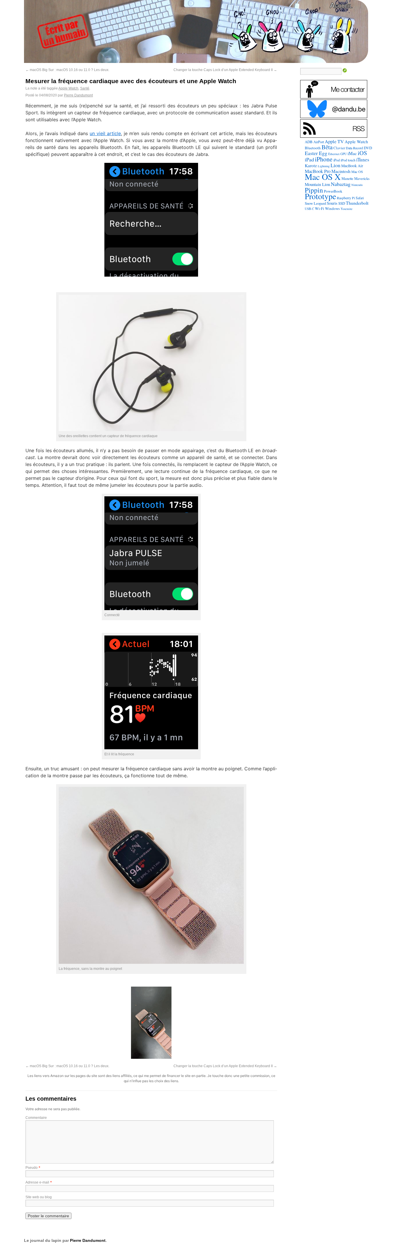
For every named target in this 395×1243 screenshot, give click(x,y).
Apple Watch (68, 88)
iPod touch (348, 160)
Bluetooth (313, 147)
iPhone (324, 159)
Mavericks (362, 178)
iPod (336, 160)
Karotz (311, 165)
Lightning (324, 166)
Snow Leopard (315, 203)
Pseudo (31, 1168)
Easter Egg (316, 153)
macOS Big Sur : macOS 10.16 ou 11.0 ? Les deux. (67, 70)
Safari (360, 197)
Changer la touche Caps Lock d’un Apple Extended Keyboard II (225, 70)
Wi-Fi (319, 208)
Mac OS (357, 171)
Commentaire (36, 1118)
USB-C (309, 209)
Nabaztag (340, 183)
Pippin (314, 190)
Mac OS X (323, 176)
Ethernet (333, 154)
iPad (309, 159)
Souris (332, 203)
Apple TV (334, 141)
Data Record (354, 148)
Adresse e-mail (37, 1182)
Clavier (339, 147)
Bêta (327, 147)
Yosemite (346, 208)
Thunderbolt (357, 203)
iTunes (362, 159)
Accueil (341, 5)
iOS (362, 153)
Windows (332, 208)
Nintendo (357, 185)
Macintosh (340, 171)
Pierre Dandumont (78, 95)
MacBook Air (352, 165)
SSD (341, 203)
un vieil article (105, 133)
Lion (335, 165)
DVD (368, 147)
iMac (352, 153)
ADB (309, 141)
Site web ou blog (38, 1197)
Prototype (320, 196)
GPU (343, 154)
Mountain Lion (317, 184)
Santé (84, 88)
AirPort (318, 141)
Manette (347, 178)
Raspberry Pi (346, 197)
